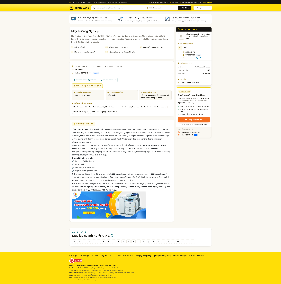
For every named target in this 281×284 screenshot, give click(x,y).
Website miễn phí (179, 256)
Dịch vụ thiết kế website (186, 17)
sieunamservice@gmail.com (194, 58)
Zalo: (189, 135)
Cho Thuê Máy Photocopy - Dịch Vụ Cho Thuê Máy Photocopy (143, 107)
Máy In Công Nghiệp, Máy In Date (103, 112)
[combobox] (120, 8)
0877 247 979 (86, 73)
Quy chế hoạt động (108, 256)
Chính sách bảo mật (125, 256)
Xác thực (95, 256)
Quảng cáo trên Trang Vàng (191, 2)
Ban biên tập (84, 256)
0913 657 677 (80, 70)
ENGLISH (208, 2)
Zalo (96, 73)
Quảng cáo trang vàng (139, 17)
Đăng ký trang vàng (92, 17)
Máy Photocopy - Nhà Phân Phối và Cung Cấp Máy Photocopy (94, 107)
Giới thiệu (175, 2)
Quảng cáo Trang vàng (162, 256)
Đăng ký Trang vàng (143, 256)
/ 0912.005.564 (190, 132)
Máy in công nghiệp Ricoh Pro (85, 52)
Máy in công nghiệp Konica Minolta (122, 52)
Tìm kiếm (185, 8)
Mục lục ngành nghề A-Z (159, 2)
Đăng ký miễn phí (203, 8)
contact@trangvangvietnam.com (105, 278)
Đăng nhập (203, 124)
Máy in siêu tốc (80, 47)
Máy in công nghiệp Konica (153, 47)
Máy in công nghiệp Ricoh (118, 47)
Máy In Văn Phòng (79, 112)
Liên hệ (192, 256)
